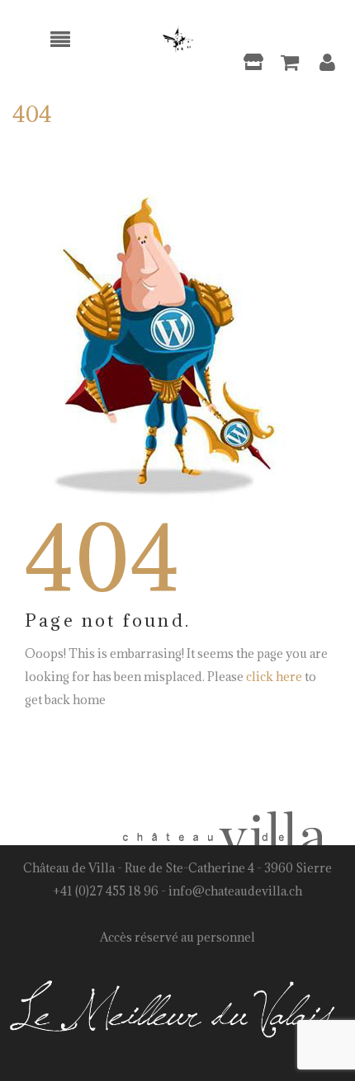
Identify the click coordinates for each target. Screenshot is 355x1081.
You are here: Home (228, 141)
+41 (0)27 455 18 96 (106, 891)
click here (274, 676)
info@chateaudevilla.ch (235, 891)
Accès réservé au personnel (177, 937)
